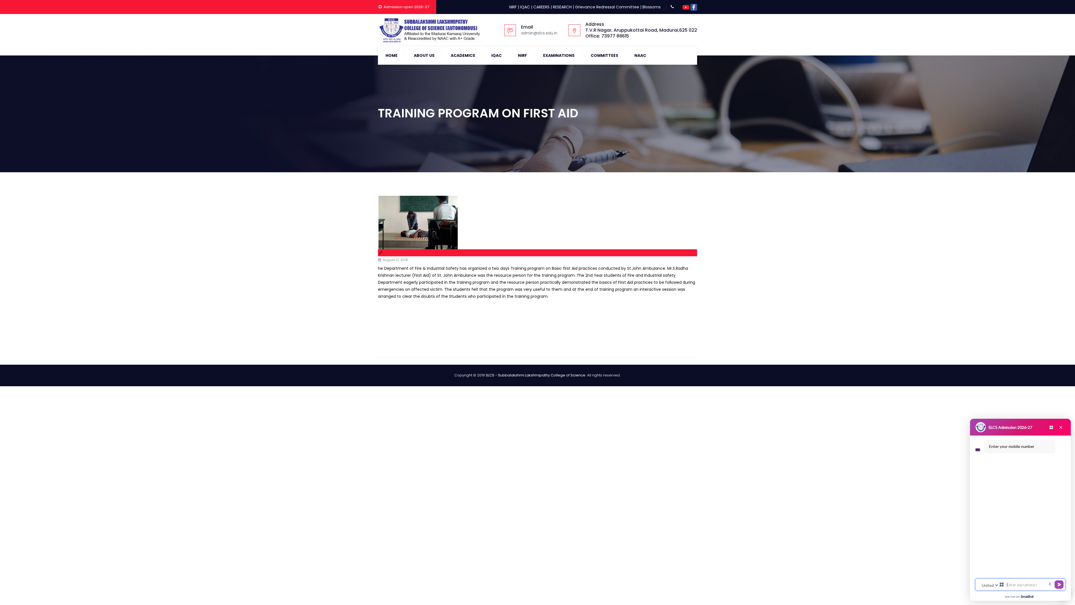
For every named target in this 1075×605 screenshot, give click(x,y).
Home (391, 55)
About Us (424, 55)
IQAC (525, 7)
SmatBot (1027, 596)
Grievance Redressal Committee (607, 7)
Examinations (558, 55)
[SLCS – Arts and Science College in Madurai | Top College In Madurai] (430, 30)
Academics (463, 55)
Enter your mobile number (1011, 446)
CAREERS (541, 7)
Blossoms (651, 7)
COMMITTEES (604, 55)
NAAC (640, 55)
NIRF (513, 7)
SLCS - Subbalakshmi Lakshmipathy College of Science (535, 375)
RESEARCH (562, 7)
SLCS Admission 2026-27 (1010, 427)
